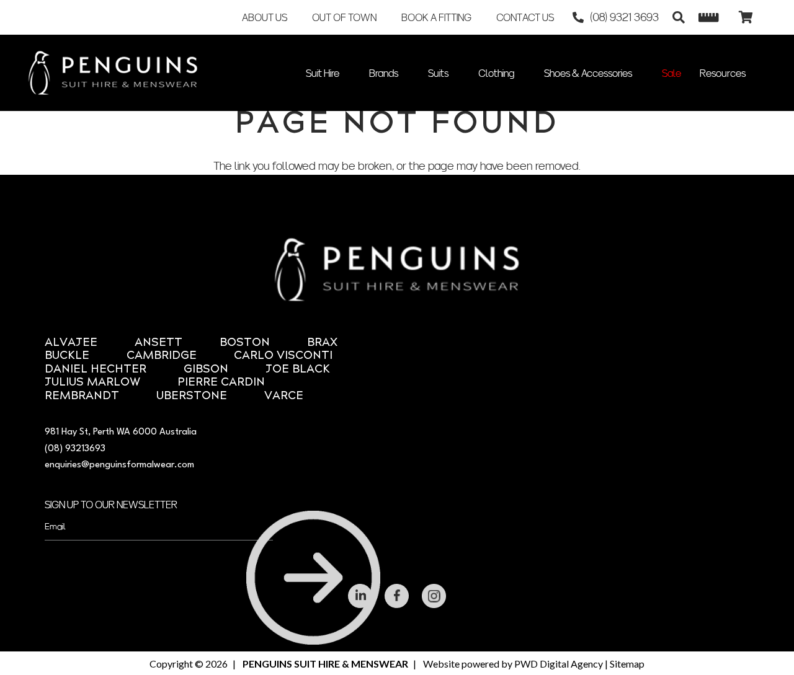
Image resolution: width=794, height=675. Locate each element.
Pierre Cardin (221, 382)
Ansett (158, 343)
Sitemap (627, 663)
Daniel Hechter (95, 369)
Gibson (206, 369)
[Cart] (745, 17)
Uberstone (191, 396)
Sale (671, 73)
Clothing (496, 73)
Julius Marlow (92, 382)
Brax (322, 343)
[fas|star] (360, 596)
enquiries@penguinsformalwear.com (119, 465)
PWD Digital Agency (558, 663)
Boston (245, 343)
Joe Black (297, 369)
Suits (438, 73)
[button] (678, 17)
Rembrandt (82, 396)
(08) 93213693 (75, 449)
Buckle (67, 356)
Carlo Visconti (283, 356)
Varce (283, 396)
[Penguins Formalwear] (113, 72)
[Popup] (708, 17)
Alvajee (71, 343)
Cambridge (162, 356)
